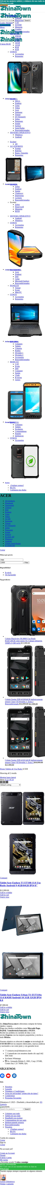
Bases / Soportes (21, 153)
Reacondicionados (22, 32)
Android (18, 137)
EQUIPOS (14, 342)
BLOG (13, 488)
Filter (26, 563)
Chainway (19, 193)
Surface (18, 126)
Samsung (18, 112)
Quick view (4, 897)
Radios (17, 351)
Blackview (19, 20)
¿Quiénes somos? (17, 485)
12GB (17, 45)
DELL (17, 101)
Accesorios (19, 54)
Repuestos (19, 56)
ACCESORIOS (16, 146)
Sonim (17, 124)
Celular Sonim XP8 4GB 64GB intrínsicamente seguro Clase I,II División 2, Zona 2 (24, 761)
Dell (16, 277)
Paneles (18, 434)
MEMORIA (15, 34)
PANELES (14, 286)
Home (2, 769)
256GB (18, 36)
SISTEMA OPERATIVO (20, 132)
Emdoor (18, 103)
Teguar (17, 115)
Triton (17, 108)
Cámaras (18, 348)
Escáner (13, 142)
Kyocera (18, 377)
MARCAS (14, 362)
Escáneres (19, 429)
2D (16, 144)
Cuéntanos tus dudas (18, 490)
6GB (17, 49)
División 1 (19, 353)
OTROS (13, 52)
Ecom (17, 290)
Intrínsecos (19, 436)
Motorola (18, 27)
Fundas (18, 148)
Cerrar (2, 550)
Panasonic (19, 121)
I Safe (17, 375)
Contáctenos (10, 1096)
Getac (17, 106)
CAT (17, 23)
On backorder (10, 575)
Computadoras (20, 431)
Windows (18, 135)
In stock (8, 573)
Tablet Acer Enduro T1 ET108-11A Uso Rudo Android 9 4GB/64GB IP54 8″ (20, 884)
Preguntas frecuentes (13, 1098)
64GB (17, 41)
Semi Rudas (19, 128)
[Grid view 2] (1, 782)
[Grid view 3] (4, 782)
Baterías (18, 151)
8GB (17, 47)
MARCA (14, 16)
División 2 (19, 355)
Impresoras (19, 196)
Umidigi (18, 29)
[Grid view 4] (7, 782)
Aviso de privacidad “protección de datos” (21, 1093)
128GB (18, 38)
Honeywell (19, 207)
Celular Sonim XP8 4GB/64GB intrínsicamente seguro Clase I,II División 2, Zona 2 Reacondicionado (24, 701)
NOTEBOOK (15, 270)
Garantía (8, 1089)
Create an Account (7, 1153)
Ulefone (18, 18)
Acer (17, 110)
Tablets (18, 346)
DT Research (20, 117)
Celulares (18, 344)
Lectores (18, 198)
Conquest (18, 371)
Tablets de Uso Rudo (13, 769)
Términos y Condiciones (14, 1091)
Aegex (17, 380)
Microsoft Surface (22, 281)
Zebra (17, 119)
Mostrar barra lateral (8, 777)
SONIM (18, 25)
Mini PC (18, 292)
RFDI (17, 211)
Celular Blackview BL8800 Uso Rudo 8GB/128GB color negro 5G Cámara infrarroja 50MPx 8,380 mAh (23, 641)
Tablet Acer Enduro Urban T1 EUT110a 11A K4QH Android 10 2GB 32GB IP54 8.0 (21, 997)
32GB (17, 43)
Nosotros (8, 1087)
